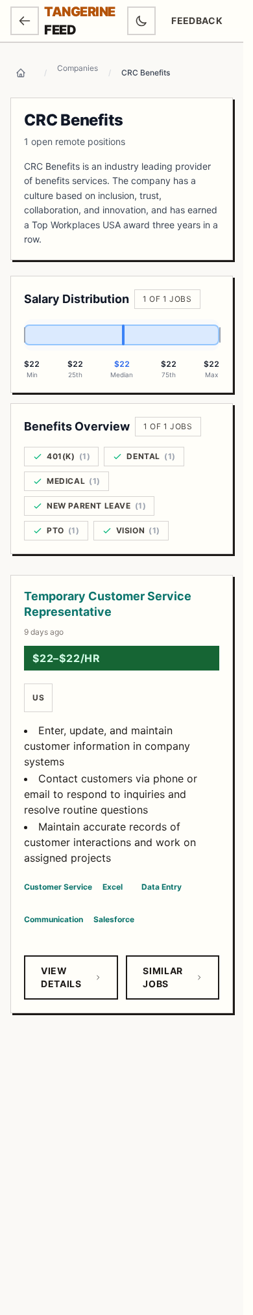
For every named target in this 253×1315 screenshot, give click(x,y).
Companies (77, 68)
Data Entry (161, 887)
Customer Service (58, 887)
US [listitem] (38, 697)
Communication (53, 919)
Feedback (202, 24)
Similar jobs (163, 977)
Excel (112, 887)
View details (61, 977)
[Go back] (24, 21)
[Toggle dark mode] (141, 21)
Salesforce (113, 919)
